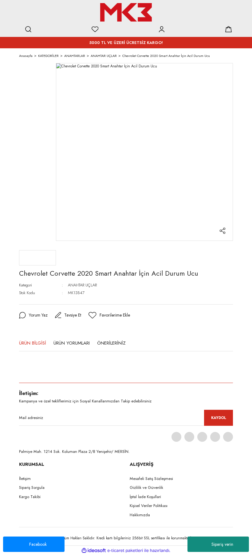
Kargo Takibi (30, 497)
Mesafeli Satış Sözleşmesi (151, 478)
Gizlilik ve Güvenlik (146, 487)
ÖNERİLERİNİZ (111, 343)
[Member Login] (161, 29)
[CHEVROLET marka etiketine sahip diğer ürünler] (37, 258)
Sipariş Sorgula (32, 487)
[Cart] (228, 29)
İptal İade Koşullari (145, 497)
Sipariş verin (222, 544)
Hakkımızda (140, 515)
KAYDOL (218, 418)
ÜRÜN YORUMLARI (71, 343)
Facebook (38, 544)
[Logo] (126, 12)
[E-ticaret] (125, 550)
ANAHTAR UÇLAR (82, 285)
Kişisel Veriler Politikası (148, 506)
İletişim (25, 478)
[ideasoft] (93, 550)
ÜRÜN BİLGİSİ (32, 343)
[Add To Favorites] (109, 315)
